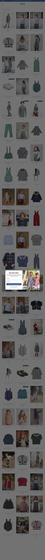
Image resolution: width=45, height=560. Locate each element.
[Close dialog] (38, 271)
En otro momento (14, 286)
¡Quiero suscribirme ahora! (14, 284)
